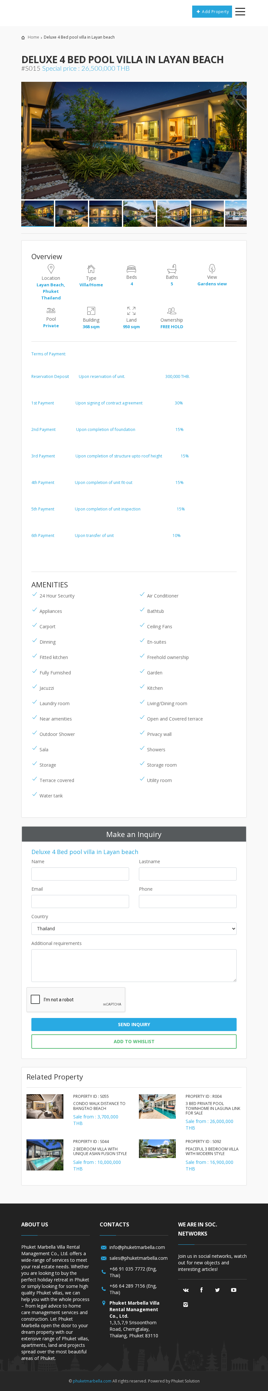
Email (37, 889)
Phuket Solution (185, 1381)
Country (39, 916)
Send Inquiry (134, 1024)
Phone (146, 889)
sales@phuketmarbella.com (138, 1258)
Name (37, 861)
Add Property (215, 11)
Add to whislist (134, 1041)
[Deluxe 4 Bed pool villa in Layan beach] (134, 140)
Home (33, 37)
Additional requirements (56, 943)
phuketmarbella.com (92, 1381)
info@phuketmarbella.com (137, 1247)
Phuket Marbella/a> (37, 11)
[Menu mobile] (240, 13)
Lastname (149, 861)
